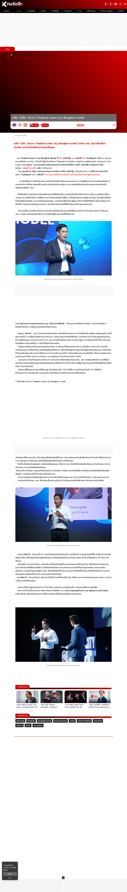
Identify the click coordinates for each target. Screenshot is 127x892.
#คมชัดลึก (31, 721)
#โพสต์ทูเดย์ (38, 725)
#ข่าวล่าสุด (20, 721)
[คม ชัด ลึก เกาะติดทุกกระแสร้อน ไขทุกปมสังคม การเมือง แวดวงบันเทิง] (63, 4)
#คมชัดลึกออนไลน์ (44, 721)
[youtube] (116, 4)
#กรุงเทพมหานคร (60, 721)
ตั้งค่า (10, 878)
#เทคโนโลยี (98, 721)
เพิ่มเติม (5, 870)
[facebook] (106, 4)
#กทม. (28, 725)
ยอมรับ (10, 874)
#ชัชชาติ (19, 725)
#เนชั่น (72, 721)
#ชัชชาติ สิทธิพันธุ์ (84, 721)
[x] (111, 4)
